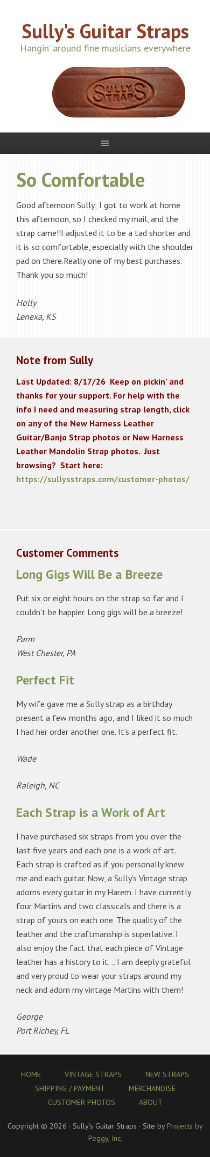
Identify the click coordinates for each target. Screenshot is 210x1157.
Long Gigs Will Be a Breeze (89, 574)
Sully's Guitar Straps (105, 30)
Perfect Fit (45, 680)
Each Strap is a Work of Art (90, 812)
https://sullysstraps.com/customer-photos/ (103, 479)
